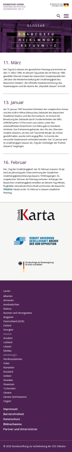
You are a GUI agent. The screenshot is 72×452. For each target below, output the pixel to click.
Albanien (8, 296)
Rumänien (8, 367)
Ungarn (7, 401)
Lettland (7, 342)
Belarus (7, 308)
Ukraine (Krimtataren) (15, 396)
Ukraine (7, 392)
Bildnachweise (12, 424)
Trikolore (7, 189)
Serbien (7, 375)
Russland (8, 371)
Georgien (8, 329)
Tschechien (9, 388)
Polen (6, 363)
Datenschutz (11, 419)
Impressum (10, 409)
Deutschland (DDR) (13, 321)
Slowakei (8, 380)
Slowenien (8, 384)
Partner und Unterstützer (20, 429)
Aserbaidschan (11, 304)
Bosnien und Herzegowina (17, 312)
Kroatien (8, 338)
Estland (7, 325)
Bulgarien (8, 317)
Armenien (8, 300)
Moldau (7, 350)
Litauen (7, 346)
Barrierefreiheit (13, 414)
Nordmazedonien (12, 359)
